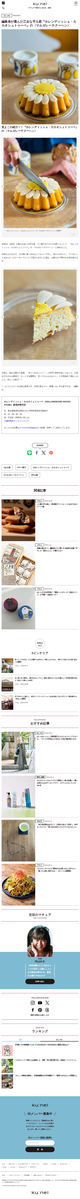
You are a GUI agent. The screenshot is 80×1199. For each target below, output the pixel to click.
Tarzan (4, 1167)
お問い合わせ (37, 1175)
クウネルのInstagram (28, 428)
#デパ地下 (21, 467)
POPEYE (33, 1167)
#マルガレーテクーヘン (14, 475)
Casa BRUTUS (23, 1164)
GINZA (45, 1164)
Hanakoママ (23, 1167)
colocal (12, 1167)
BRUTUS (12, 1164)
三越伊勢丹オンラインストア (16, 421)
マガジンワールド (14, 1175)
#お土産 (7, 467)
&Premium (63, 1164)
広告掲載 (27, 1175)
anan (3, 1164)
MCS (3, 1175)
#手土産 (34, 475)
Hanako (54, 1164)
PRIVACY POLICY (51, 1175)
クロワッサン (35, 1164)
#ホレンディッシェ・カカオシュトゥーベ (51, 467)
